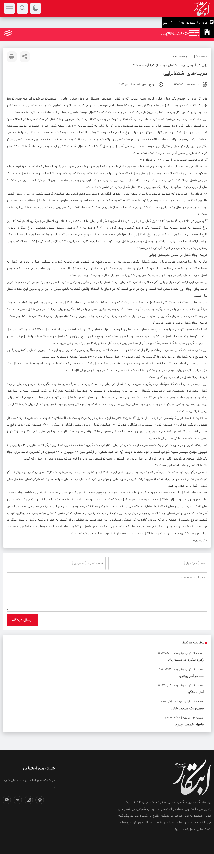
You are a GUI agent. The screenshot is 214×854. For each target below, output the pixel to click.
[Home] (207, 33)
